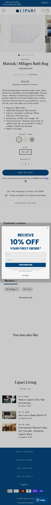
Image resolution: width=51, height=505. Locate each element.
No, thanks (25, 275)
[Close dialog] (47, 228)
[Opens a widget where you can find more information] (40, 500)
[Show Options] (44, 260)
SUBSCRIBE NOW (25, 265)
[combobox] (25, 260)
